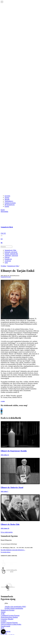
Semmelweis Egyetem (6, 276)
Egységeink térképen (5, 552)
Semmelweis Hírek (7, 227)
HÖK (2, 628)
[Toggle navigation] (1, 235)
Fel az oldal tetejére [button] (7, 532)
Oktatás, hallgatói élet (11, 254)
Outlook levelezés (10, 203)
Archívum (8, 261)
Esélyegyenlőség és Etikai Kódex (11, 624)
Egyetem (7, 196)
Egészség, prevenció (11, 252)
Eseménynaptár (5, 626)
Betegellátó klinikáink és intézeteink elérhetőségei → (13, 549)
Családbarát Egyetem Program (10, 615)
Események (8, 259)
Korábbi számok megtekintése (14, 608)
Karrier (7, 206)
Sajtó (6, 262)
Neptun (7, 197)
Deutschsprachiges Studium (9, 617)
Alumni (3, 612)
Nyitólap (3, 266)
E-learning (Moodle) (7, 619)
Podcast (7, 257)
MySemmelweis (10, 204)
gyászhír (3, 401)
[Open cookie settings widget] (3, 631)
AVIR (2, 614)
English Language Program (9, 622)
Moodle (7, 199)
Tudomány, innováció (11, 255)
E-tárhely (3, 621)
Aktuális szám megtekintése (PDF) (15, 606)
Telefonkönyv (9, 201)
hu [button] (1, 231)
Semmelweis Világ (10, 250)
